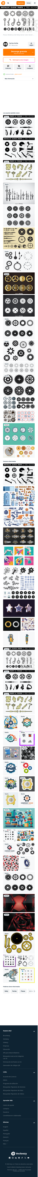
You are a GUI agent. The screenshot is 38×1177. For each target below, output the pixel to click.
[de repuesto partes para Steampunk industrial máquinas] (18, 534)
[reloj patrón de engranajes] (9, 428)
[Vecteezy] (3, 3)
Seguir (31, 45)
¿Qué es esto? (18, 74)
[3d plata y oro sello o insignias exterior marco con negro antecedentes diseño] (12, 678)
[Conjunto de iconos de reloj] (12, 442)
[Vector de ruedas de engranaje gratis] (18, 327)
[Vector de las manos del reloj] (18, 192)
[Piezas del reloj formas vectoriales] (18, 260)
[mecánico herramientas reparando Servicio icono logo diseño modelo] (9, 1010)
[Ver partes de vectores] (12, 490)
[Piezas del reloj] (18, 237)
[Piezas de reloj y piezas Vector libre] (18, 125)
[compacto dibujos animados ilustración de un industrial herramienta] (11, 708)
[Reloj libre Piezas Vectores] (18, 350)
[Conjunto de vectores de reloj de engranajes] (18, 305)
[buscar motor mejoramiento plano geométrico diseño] (12, 854)
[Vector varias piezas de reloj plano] (9, 402)
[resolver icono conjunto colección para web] (18, 609)
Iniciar (29, 3)
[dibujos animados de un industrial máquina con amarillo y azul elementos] (25, 692)
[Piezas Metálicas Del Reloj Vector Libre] (18, 147)
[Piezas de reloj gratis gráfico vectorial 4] (18, 459)
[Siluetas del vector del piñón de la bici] (18, 384)
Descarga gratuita (19, 52)
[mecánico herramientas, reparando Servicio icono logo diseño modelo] (11, 948)
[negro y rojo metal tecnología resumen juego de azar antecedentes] (18, 1094)
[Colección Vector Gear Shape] (12, 415)
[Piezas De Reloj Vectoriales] (18, 215)
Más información (10, 78)
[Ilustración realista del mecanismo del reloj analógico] (9, 477)
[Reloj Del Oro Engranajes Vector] (18, 282)
